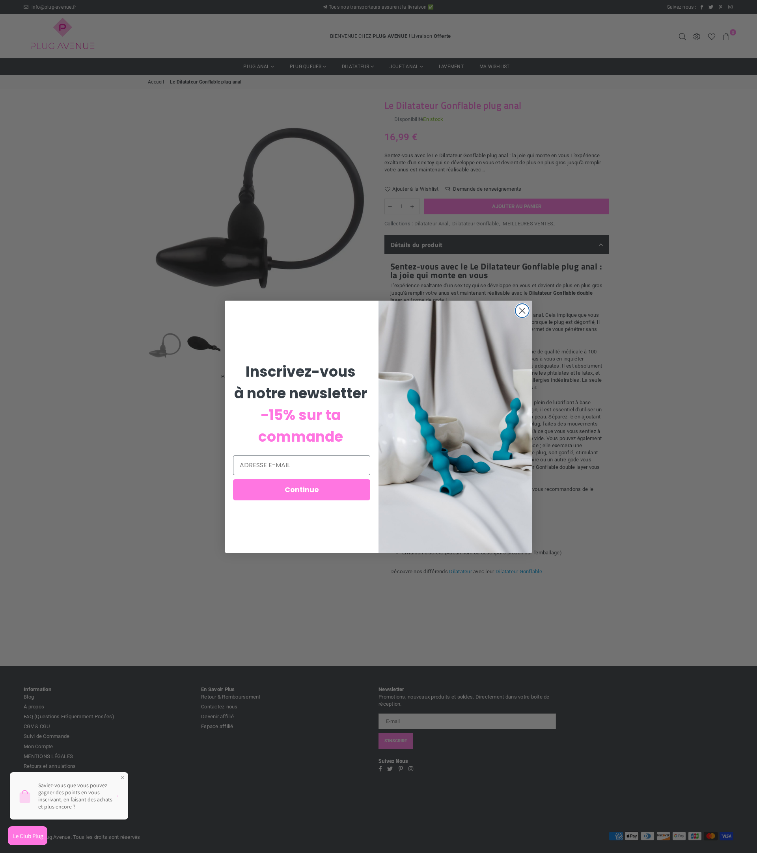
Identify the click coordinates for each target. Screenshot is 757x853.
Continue (302, 489)
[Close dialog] (522, 311)
